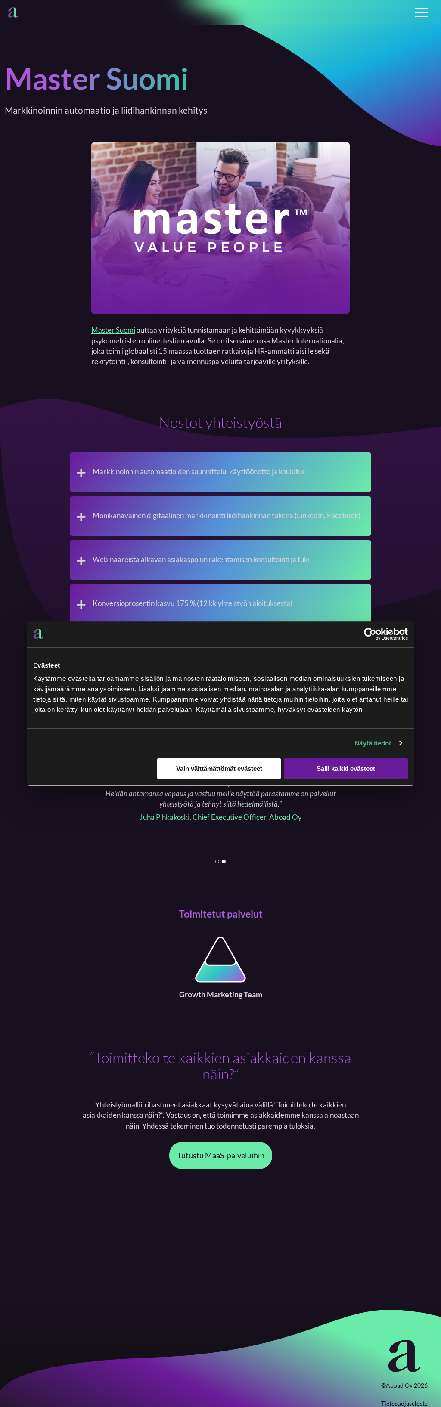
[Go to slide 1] (217, 861)
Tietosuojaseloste (404, 1403)
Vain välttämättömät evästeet (219, 768)
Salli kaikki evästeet (346, 768)
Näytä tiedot (372, 743)
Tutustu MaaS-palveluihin (220, 1155)
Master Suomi (113, 329)
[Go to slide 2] (224, 861)
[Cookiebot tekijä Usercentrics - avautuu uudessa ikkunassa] (370, 634)
